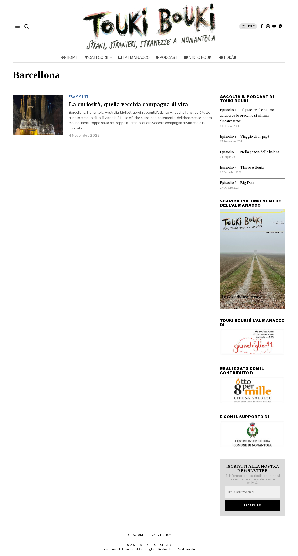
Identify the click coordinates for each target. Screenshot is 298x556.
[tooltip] (261, 26)
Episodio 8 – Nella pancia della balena (249, 152)
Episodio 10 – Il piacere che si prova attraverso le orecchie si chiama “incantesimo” (248, 115)
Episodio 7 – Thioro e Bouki (242, 167)
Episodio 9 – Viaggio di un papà (244, 136)
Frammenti (79, 96)
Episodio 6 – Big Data (237, 183)
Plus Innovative (187, 549)
